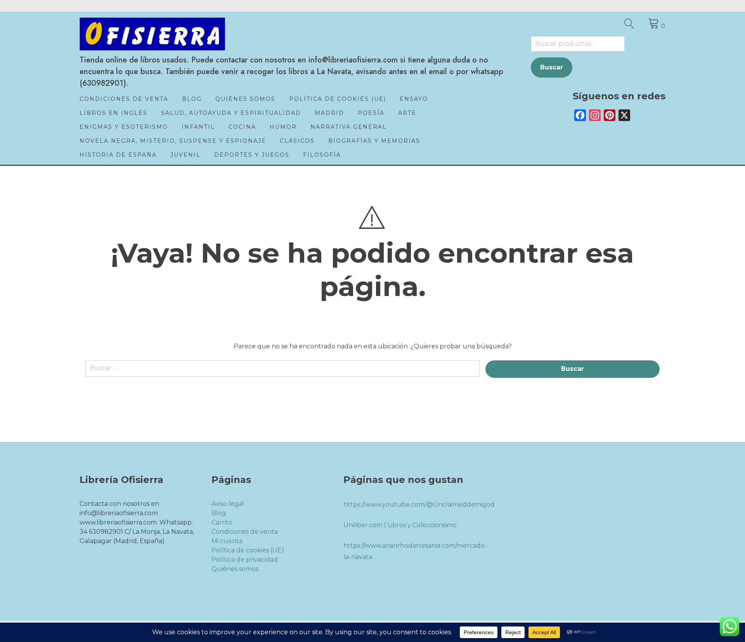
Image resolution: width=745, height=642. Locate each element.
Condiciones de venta (124, 98)
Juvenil (185, 154)
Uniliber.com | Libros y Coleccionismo (400, 525)
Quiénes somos (245, 98)
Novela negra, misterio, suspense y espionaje (173, 140)
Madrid (329, 112)
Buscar (551, 67)
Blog (192, 98)
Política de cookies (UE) (337, 98)
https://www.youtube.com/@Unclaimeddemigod (419, 504)
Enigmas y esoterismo (124, 126)
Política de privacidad (244, 559)
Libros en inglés (113, 112)
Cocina (242, 126)
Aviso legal (227, 503)
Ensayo (414, 98)
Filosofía (322, 154)
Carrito (221, 522)
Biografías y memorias (374, 140)
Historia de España (118, 154)
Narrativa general (348, 126)
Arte (407, 112)
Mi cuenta (227, 541)
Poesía (371, 112)
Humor (283, 126)
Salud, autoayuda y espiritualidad (231, 112)
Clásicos (297, 140)
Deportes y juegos (251, 154)
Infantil (198, 126)
